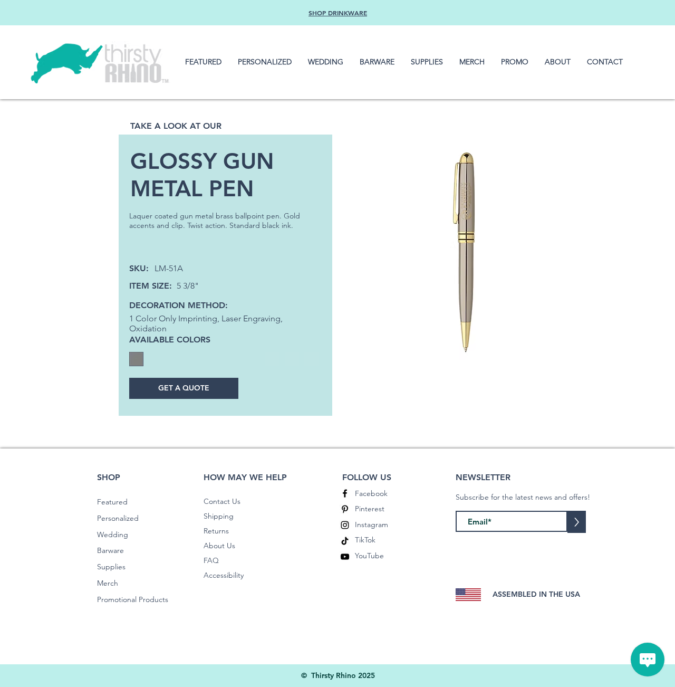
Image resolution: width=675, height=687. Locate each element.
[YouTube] (345, 556)
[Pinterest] (345, 509)
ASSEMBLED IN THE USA (536, 594)
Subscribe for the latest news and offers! (523, 497)
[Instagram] (345, 525)
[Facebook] (345, 493)
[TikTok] (345, 541)
